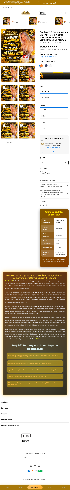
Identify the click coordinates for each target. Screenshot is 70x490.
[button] (3, 13)
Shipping (50, 49)
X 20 (43, 128)
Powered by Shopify (40, 479)
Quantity (43, 158)
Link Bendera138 (35, 487)
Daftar (20, 487)
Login (7, 487)
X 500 (43, 116)
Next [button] (68, 3)
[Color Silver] (50, 65)
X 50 (43, 122)
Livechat (63, 487)
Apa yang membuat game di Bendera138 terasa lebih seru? (27, 376)
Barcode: (52, 43)
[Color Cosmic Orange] (41, 66)
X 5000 (44, 110)
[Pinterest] (47, 205)
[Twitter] (44, 205)
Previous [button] (2, 3)
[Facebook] (41, 205)
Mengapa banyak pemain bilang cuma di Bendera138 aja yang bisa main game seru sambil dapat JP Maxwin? (33, 356)
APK (49, 487)
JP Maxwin (45, 91)
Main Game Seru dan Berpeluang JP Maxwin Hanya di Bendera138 (49, 2)
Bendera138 (9, 281)
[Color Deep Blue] (46, 65)
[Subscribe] (46, 458)
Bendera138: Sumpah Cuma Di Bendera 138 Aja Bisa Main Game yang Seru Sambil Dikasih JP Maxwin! (17, 3)
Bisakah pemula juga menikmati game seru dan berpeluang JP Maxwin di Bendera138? (31, 383)
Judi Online (45, 97)
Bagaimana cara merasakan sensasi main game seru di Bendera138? (30, 363)
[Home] (25, 13)
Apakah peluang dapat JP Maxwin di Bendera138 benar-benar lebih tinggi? (32, 370)
